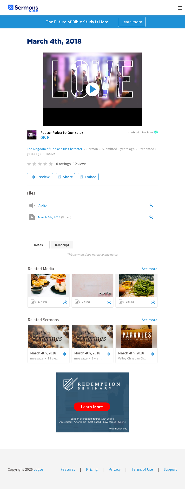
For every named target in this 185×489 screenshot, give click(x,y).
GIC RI (45, 137)
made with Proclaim (140, 132)
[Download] (65, 302)
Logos (38, 469)
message (37, 358)
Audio (43, 205)
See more (149, 268)
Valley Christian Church (134, 358)
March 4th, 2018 (54, 217)
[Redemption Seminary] (92, 402)
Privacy (114, 469)
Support (170, 469)
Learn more (131, 22)
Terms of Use (142, 469)
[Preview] (63, 353)
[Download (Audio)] (152, 205)
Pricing (92, 469)
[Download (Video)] (152, 217)
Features (68, 469)
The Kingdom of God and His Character (54, 149)
